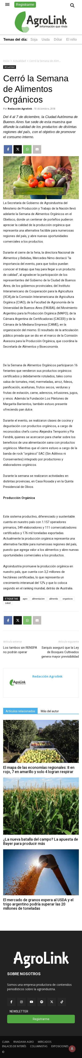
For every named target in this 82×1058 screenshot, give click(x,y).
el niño (71, 39)
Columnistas (38, 1046)
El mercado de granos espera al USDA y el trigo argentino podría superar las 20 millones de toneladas (38, 904)
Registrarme (25, 4)
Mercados (44, 1042)
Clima (5, 1042)
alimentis (53, 598)
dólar (58, 39)
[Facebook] (11, 1002)
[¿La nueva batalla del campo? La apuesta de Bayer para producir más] (41, 833)
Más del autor (50, 711)
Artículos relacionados (20, 711)
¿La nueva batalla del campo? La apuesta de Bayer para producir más (40, 841)
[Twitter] (52, 1002)
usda (46, 39)
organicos (68, 598)
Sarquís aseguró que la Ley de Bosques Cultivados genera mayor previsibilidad (60, 652)
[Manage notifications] (72, 1048)
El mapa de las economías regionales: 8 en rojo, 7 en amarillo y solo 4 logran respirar (38, 769)
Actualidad (19, 61)
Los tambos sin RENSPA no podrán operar (20, 650)
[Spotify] (41, 1002)
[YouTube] (31, 1002)
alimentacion (38, 598)
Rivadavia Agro (23, 1042)
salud (8, 603)
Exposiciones (59, 1046)
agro (25, 598)
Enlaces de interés (14, 1046)
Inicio (6, 61)
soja (33, 39)
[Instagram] (21, 1002)
